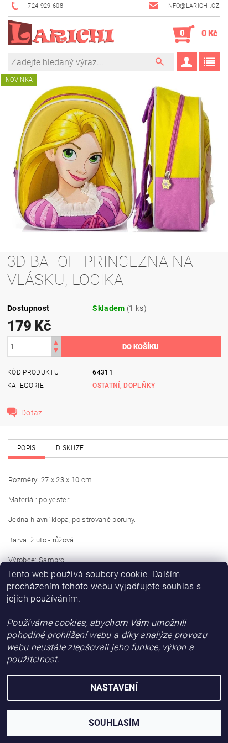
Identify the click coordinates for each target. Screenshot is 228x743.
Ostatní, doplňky (123, 385)
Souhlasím (114, 723)
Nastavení (114, 687)
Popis (26, 448)
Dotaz (32, 412)
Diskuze (70, 448)
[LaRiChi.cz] (61, 34)
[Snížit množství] (56, 351)
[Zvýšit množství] (56, 341)
